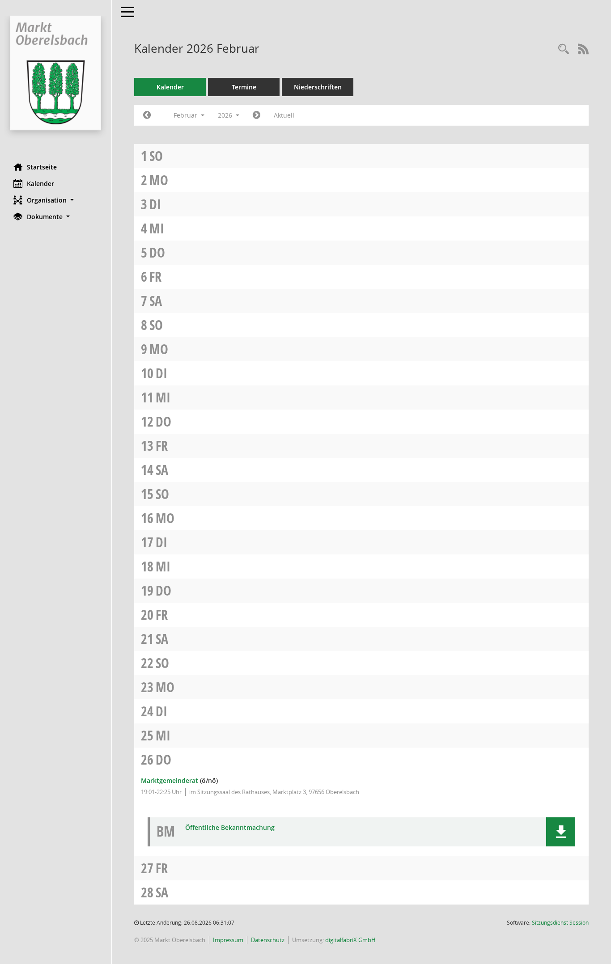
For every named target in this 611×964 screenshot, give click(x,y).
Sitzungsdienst (560, 922)
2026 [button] (226, 115)
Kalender (40, 183)
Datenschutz (267, 940)
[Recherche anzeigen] (563, 49)
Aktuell (284, 115)
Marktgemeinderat (169, 780)
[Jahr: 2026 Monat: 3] (256, 115)
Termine (244, 87)
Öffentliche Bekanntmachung (230, 828)
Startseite (42, 167)
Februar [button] (186, 115)
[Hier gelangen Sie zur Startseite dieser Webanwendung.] (55, 78)
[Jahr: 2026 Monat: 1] (146, 115)
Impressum (228, 940)
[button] (55, 200)
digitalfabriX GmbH (350, 940)
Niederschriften (318, 87)
